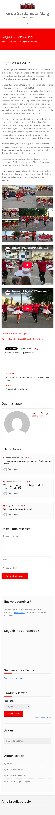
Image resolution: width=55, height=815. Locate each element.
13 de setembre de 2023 (14, 482)
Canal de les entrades (16, 769)
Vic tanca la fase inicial (17, 509)
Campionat (13, 41)
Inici (3, 41)
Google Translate (46, 717)
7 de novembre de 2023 (14, 458)
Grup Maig (14, 469)
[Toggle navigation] (27, 23)
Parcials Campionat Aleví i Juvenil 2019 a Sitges (23, 339)
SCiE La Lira (19, 612)
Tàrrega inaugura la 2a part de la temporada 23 (23, 486)
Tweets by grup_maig (13, 678)
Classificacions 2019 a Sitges (14, 333)
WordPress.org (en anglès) (18, 781)
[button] (19, 196)
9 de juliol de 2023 (12, 506)
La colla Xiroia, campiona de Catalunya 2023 (27, 462)
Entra (9, 763)
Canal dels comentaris (16, 775)
